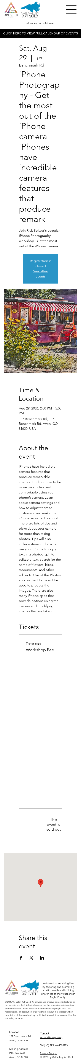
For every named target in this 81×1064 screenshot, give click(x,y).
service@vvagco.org (51, 1037)
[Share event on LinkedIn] (42, 958)
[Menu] (71, 9)
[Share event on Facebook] (21, 958)
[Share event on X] (31, 958)
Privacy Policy (48, 1053)
